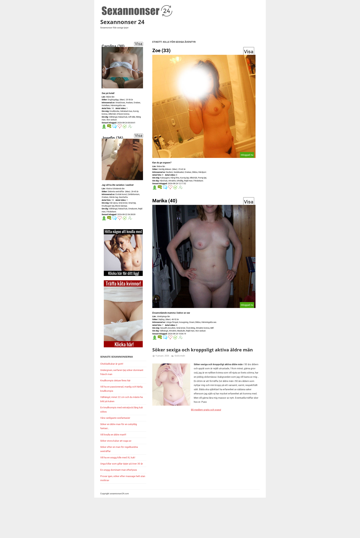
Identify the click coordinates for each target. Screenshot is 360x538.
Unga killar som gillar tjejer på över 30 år (121, 463)
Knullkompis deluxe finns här (115, 380)
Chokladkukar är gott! (111, 363)
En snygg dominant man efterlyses (118, 469)
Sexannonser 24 (122, 22)
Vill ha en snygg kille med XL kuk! (117, 457)
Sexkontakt (180, 355)
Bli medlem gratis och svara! (206, 409)
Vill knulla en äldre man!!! (113, 434)
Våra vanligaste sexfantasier (115, 417)
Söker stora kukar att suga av (115, 440)
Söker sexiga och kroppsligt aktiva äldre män (202, 350)
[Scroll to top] (354, 532)
